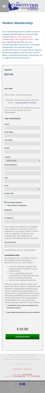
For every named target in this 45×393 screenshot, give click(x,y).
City (6, 178)
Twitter (25, 374)
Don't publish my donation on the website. (23, 312)
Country (7, 157)
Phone (7, 148)
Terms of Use (28, 369)
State (6, 186)
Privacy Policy (17, 369)
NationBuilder (20, 376)
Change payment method (25, 103)
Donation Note (10, 242)
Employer (8, 210)
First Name (8, 132)
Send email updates (14, 202)
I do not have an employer (17, 205)
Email (6, 124)
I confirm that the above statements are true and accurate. (22, 306)
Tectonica (36, 376)
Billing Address (10, 165)
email (30, 374)
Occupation (9, 218)
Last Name (8, 140)
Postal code (9, 193)
